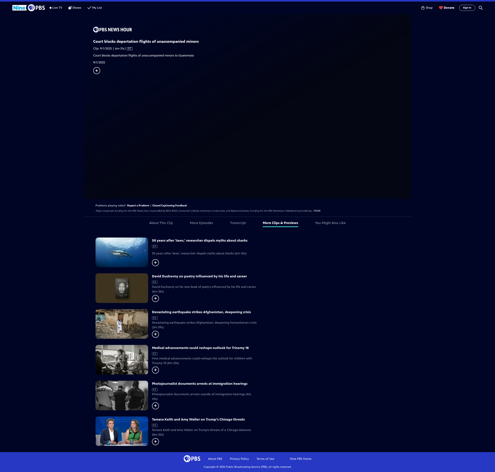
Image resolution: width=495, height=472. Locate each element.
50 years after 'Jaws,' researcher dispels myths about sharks (200, 240)
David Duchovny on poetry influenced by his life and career (199, 276)
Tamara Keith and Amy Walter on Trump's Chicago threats (198, 419)
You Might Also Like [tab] (330, 223)
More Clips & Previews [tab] (280, 223)
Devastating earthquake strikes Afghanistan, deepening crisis (201, 312)
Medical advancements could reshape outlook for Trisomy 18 (200, 348)
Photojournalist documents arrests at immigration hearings (200, 383)
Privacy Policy (239, 459)
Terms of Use (265, 459)
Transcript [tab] (238, 223)
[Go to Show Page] (252, 29)
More (317, 210)
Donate (449, 7)
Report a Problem (138, 205)
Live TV (57, 7)
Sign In (467, 7)
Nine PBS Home (301, 459)
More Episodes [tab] (201, 223)
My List (97, 7)
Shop (429, 7)
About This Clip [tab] (161, 223)
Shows (77, 7)
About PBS (215, 459)
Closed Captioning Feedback (169, 205)
